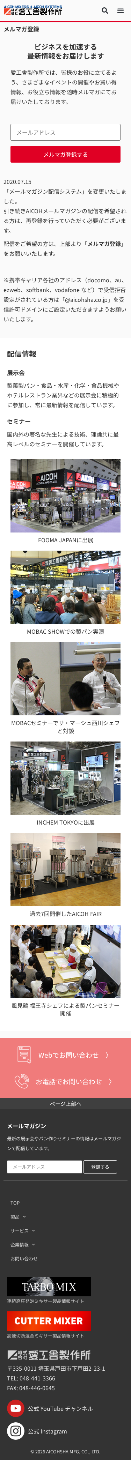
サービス (19, 1230)
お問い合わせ (24, 1258)
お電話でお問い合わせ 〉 (75, 1081)
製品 (15, 1216)
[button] (105, 10)
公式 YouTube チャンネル (60, 1408)
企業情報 (19, 1244)
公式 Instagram (47, 1431)
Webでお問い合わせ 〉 (75, 1054)
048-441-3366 (37, 1378)
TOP (15, 1202)
